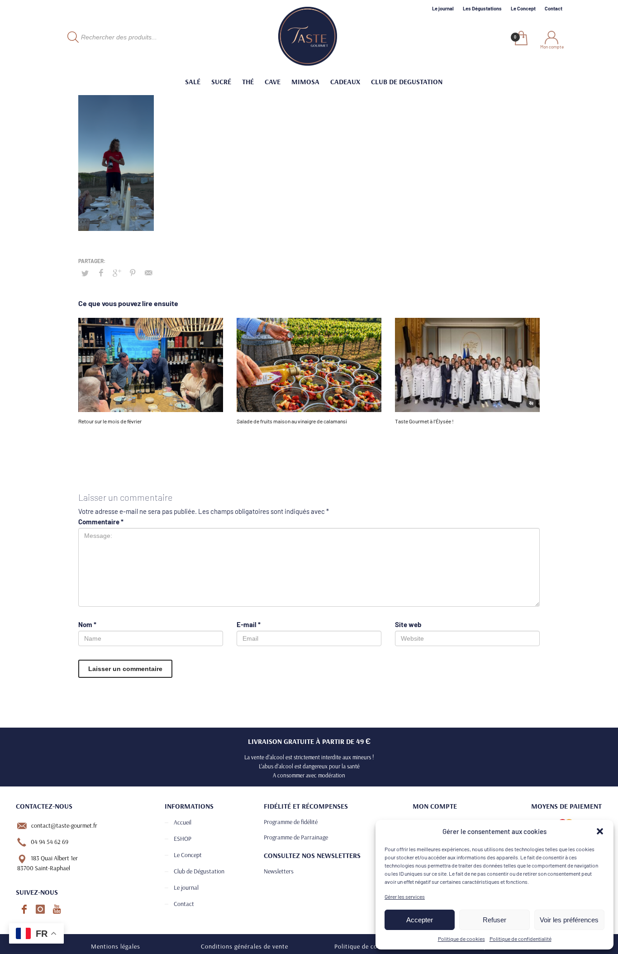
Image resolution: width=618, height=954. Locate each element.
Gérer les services (405, 896)
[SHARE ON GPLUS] (117, 272)
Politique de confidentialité (520, 938)
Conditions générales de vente (244, 946)
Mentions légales (115, 946)
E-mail (249, 624)
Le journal (443, 8)
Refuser (494, 920)
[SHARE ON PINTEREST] (132, 272)
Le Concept (523, 8)
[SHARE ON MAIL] (148, 272)
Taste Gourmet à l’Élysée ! (424, 421)
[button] (599, 831)
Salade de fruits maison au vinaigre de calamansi (292, 421)
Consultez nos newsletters (312, 855)
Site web (408, 624)
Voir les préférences (569, 920)
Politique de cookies (461, 938)
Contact (553, 8)
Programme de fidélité (291, 822)
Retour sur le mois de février (110, 421)
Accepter (419, 920)
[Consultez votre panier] (520, 39)
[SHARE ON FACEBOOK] (101, 272)
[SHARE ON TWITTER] (85, 273)
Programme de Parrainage (296, 837)
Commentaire (101, 522)
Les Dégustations (482, 8)
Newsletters (279, 871)
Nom (87, 624)
